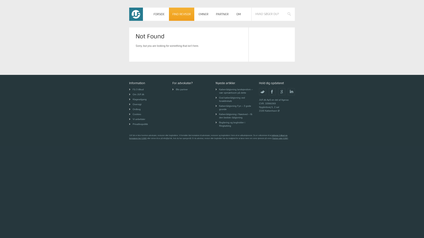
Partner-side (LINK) (280, 138)
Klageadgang (140, 99)
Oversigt (137, 104)
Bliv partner (182, 89)
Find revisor (181, 14)
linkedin (291, 91)
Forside (159, 14)
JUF (136, 14)
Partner (222, 14)
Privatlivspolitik (140, 124)
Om (238, 14)
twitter (262, 91)
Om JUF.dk (138, 94)
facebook (272, 91)
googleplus (281, 91)
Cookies (137, 114)
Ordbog (137, 109)
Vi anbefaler (139, 119)
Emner (203, 14)
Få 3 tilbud (138, 89)
